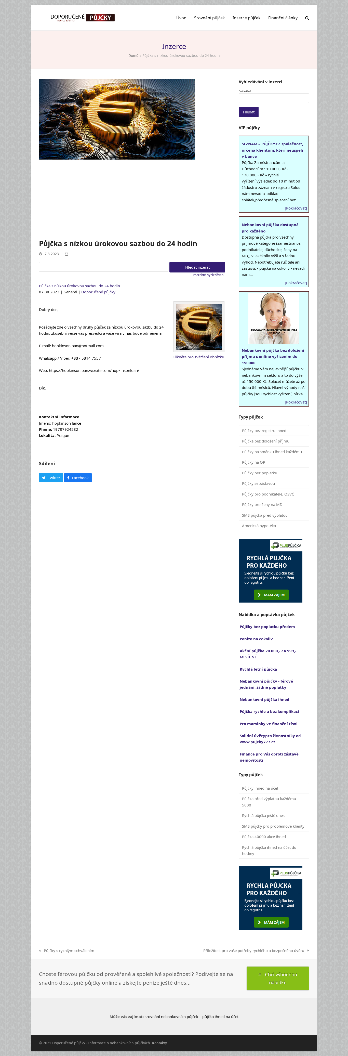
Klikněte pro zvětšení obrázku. (198, 356)
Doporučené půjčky (98, 291)
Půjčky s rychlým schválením (66, 951)
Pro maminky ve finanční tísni (269, 723)
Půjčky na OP (253, 462)
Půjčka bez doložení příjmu (265, 441)
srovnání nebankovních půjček (171, 1016)
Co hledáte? (245, 91)
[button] (307, 17)
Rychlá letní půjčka (258, 669)
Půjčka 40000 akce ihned (264, 836)
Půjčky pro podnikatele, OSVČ (268, 494)
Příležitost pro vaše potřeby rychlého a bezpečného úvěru (253, 951)
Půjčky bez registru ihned (264, 430)
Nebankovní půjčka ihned (264, 699)
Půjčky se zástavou (258, 483)
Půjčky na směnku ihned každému (272, 451)
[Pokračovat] (296, 208)
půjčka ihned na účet (220, 1016)
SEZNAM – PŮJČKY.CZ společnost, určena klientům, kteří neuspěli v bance (272, 150)
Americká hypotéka (259, 525)
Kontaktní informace (59, 416)
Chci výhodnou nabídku (281, 978)
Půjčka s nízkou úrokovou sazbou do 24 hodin (79, 285)
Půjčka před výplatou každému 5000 (269, 801)
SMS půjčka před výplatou (265, 515)
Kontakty (159, 1042)
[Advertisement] (132, 200)
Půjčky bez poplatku (259, 472)
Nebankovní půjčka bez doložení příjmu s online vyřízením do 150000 (273, 356)
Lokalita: (47, 435)
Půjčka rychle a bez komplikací (269, 711)
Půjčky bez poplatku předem (267, 626)
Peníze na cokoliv (256, 638)
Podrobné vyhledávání (208, 275)
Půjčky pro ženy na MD (262, 504)
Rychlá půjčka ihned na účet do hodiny (269, 850)
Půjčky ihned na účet (260, 788)
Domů (133, 55)
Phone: (45, 429)
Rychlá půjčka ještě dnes (263, 815)
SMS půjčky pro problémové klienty (273, 826)
